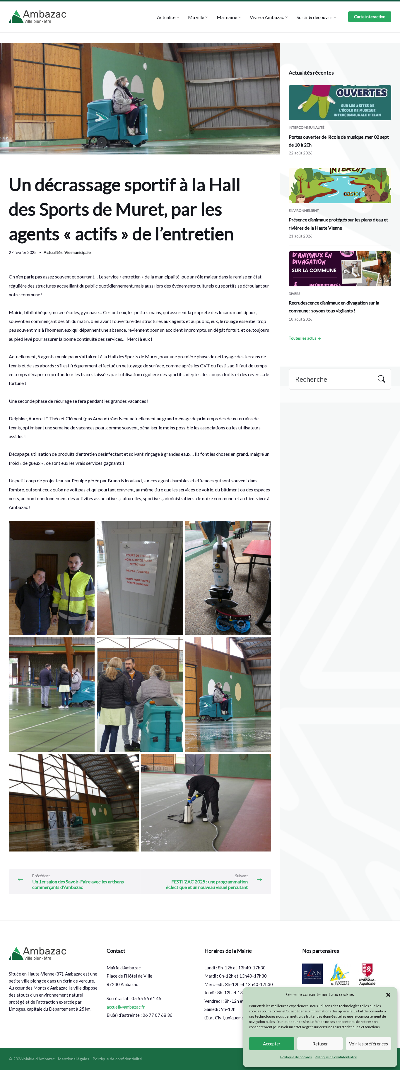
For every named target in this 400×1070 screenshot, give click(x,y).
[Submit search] (381, 379)
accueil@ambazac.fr (126, 1006)
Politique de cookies (296, 1057)
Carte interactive (369, 16)
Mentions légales (73, 1058)
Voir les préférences (368, 1043)
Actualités (53, 252)
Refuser (320, 1043)
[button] (388, 994)
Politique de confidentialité (336, 1057)
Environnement (304, 210)
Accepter (272, 1043)
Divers (294, 293)
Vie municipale (77, 252)
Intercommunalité (306, 127)
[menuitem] (166, 17)
